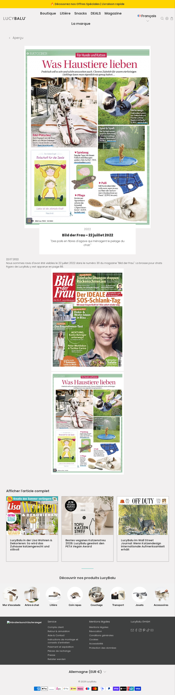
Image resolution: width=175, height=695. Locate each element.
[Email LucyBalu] (132, 631)
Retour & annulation (59, 631)
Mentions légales (98, 627)
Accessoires (161, 604)
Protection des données (102, 647)
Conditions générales (101, 635)
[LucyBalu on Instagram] (140, 631)
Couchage (97, 604)
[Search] (162, 18)
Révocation (95, 631)
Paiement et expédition (61, 646)
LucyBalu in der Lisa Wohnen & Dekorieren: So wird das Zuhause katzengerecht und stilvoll (31, 544)
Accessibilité (96, 643)
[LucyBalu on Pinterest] (144, 631)
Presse (51, 655)
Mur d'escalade (10, 604)
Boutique (48, 13)
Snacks (80, 13)
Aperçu (17, 38)
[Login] (167, 18)
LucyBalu (91, 681)
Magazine (113, 13)
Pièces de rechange (59, 651)
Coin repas (75, 604)
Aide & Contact (56, 635)
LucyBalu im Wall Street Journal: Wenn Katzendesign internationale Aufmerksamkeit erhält (143, 544)
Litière (65, 13)
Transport (118, 604)
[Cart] (171, 18)
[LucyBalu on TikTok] (148, 631)
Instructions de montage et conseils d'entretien (63, 641)
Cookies (93, 639)
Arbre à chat (32, 604)
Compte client (56, 627)
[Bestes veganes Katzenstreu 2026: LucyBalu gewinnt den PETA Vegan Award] (87, 515)
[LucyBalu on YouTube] (151, 631)
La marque (80, 23)
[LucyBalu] (15, 18)
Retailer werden (57, 659)
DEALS (96, 13)
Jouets (140, 604)
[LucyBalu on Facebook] (136, 631)
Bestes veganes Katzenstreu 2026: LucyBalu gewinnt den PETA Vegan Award (85, 543)
